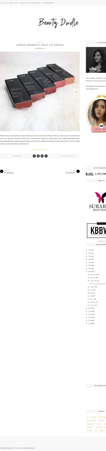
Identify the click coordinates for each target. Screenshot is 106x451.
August (92, 287)
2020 (90, 265)
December (93, 274)
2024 (90, 253)
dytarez (71, 156)
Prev (3, 91)
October (93, 277)
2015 (90, 314)
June (91, 290)
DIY (88, 417)
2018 (90, 271)
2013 (90, 320)
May (91, 293)
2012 (90, 323)
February (93, 302)
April (91, 296)
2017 (90, 308)
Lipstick (40, 42)
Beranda (3, 3)
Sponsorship (49, 3)
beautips (94, 417)
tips (96, 430)
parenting (90, 427)
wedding (102, 430)
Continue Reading (39, 149)
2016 (90, 311)
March (92, 299)
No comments (17, 156)
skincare (89, 430)
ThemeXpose (17, 448)
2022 (90, 259)
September (93, 281)
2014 (90, 317)
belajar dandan (91, 420)
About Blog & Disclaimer (30, 3)
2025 (90, 250)
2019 (90, 268)
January (92, 305)
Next (76, 91)
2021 (90, 262)
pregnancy (99, 427)
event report (91, 424)
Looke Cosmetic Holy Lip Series (40, 45)
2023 (90, 256)
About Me (13, 3)
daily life (101, 420)
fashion (99, 424)
